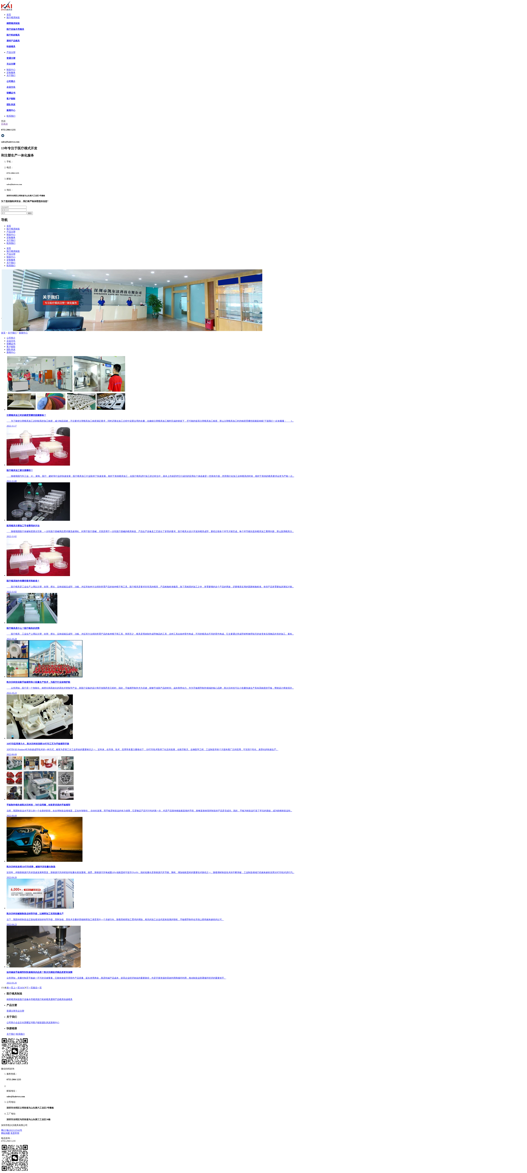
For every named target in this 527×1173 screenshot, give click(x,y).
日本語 (4, 124)
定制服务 (11, 72)
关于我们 (11, 75)
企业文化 (11, 341)
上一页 (16, 988)
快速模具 (68, 999)
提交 (30, 213)
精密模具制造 (13, 999)
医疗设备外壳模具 (28, 999)
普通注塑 (11, 1011)
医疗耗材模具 (44, 999)
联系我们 (11, 116)
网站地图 (5, 1133)
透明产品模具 (57, 999)
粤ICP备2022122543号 (11, 1130)
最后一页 (37, 988)
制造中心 (11, 69)
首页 (9, 14)
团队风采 (11, 349)
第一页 (10, 988)
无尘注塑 (19, 1011)
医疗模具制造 (13, 17)
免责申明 (14, 1133)
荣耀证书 (11, 344)
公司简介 (11, 338)
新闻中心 (23, 333)
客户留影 (11, 346)
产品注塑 (11, 52)
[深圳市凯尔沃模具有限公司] (6, 10)
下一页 (29, 988)
